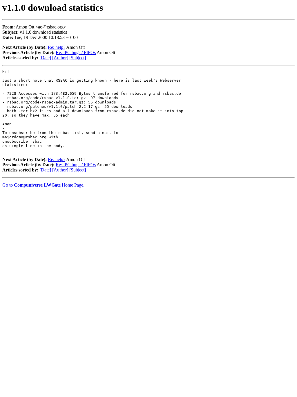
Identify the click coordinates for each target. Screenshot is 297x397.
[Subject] (77, 57)
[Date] (45, 57)
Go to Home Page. (43, 185)
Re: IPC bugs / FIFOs (76, 52)
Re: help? (56, 47)
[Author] (60, 57)
